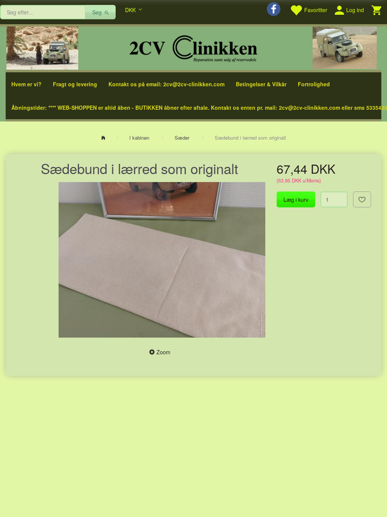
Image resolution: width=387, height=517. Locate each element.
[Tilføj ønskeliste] (362, 199)
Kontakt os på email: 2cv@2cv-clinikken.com (166, 84)
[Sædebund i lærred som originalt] (162, 259)
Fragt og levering (75, 84)
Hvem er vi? (26, 84)
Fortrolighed (314, 84)
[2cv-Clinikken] (193, 47)
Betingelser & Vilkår (261, 84)
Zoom (163, 352)
